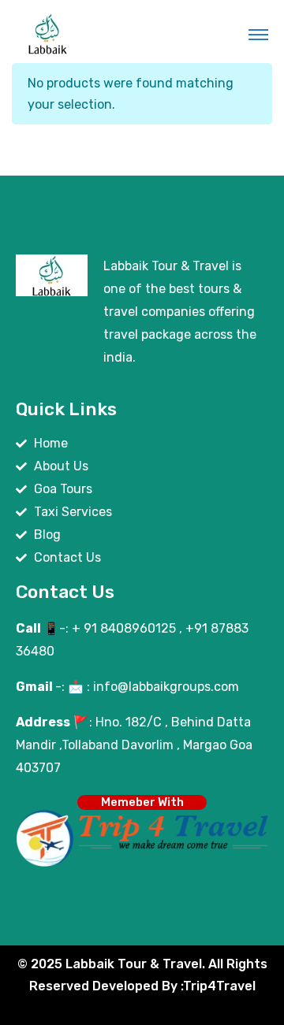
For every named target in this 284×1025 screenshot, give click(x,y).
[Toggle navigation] (258, 33)
